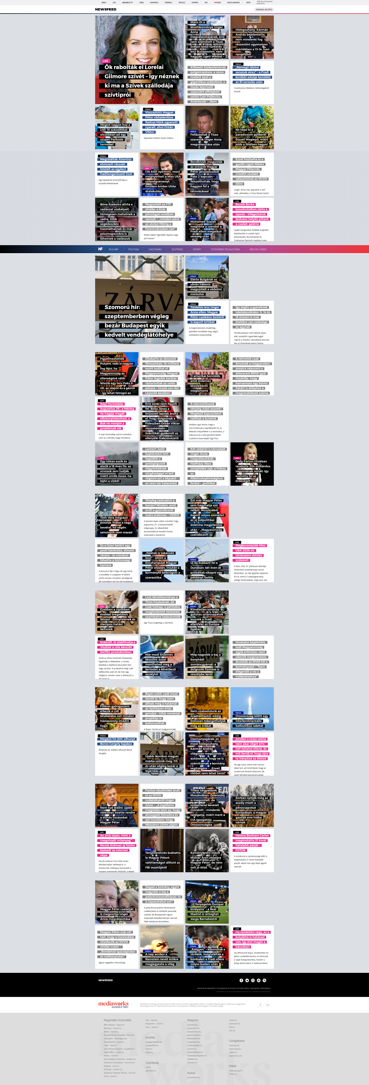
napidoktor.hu (193, 1042)
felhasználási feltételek (226, 988)
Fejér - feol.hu (110, 1045)
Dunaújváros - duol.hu (114, 1042)
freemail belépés (264, 9)
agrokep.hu (151, 1070)
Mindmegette (127, 2)
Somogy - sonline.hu (113, 1069)
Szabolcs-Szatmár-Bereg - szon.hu (120, 1073)
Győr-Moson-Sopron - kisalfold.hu (119, 1049)
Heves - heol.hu (111, 1055)
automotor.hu (193, 1028)
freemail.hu (234, 1045)
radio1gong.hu (235, 1070)
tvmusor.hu (192, 1062)
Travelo (181, 2)
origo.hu (149, 1052)
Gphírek (195, 2)
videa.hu (233, 1052)
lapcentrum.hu (235, 1056)
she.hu (232, 1030)
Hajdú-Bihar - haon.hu (114, 1052)
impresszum (254, 988)
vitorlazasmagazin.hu (197, 1055)
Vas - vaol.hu (151, 1020)
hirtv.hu (149, 1049)
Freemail (168, 2)
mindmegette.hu (194, 1045)
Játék (248, 2)
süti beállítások (243, 988)
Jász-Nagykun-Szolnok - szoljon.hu (120, 1059)
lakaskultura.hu (194, 1032)
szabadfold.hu (152, 1045)
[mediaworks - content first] (113, 1004)
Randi (218, 2)
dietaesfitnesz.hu (195, 1052)
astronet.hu (192, 1025)
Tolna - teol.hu (110, 1076)
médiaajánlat (266, 988)
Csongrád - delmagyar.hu (115, 1038)
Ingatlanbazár (233, 2)
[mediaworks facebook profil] (260, 1005)
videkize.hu (192, 1059)
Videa (141, 2)
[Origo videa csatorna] (258, 980)
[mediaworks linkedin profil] (268, 1005)
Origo (104, 2)
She (206, 2)
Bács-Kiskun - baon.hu (114, 1025)
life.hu (232, 1027)
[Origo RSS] (264, 980)
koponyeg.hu (235, 1049)
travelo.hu (191, 1049)
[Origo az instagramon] (253, 980)
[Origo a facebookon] (241, 980)
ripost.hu (233, 1020)
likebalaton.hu (193, 1038)
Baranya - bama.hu (112, 1028)
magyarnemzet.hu (154, 1042)
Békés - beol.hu (111, 1032)
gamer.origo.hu (194, 1035)
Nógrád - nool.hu (111, 1066)
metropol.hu (234, 1023)
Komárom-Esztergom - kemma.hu (119, 1062)
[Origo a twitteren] (247, 980)
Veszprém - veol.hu (154, 1023)
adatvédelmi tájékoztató (206, 988)
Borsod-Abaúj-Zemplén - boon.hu (119, 1035)
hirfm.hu (233, 1074)
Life (114, 2)
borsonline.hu (193, 1077)
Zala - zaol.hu (152, 1027)
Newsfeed (154, 2)
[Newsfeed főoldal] (105, 980)
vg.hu (148, 1067)
